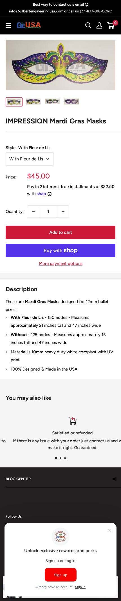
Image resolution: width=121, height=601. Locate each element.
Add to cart (60, 232)
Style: (28, 147)
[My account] (99, 25)
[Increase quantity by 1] (63, 211)
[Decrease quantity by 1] (33, 211)
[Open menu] (8, 25)
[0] (110, 25)
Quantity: (15, 211)
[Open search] (88, 25)
